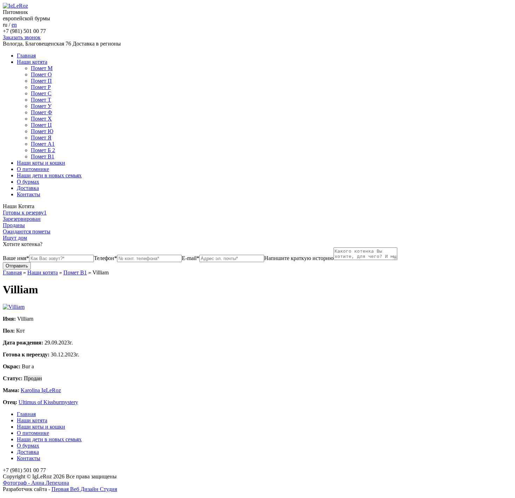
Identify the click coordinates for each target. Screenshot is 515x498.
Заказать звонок (22, 37)
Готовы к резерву (25, 213)
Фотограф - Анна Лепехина (36, 483)
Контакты (28, 194)
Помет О (41, 74)
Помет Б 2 (43, 150)
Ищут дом (15, 238)
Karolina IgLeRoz (41, 390)
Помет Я (41, 138)
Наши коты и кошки (41, 163)
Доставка (28, 188)
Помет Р (41, 87)
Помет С (41, 93)
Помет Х (41, 119)
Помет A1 (43, 144)
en (14, 25)
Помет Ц (41, 125)
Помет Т (41, 100)
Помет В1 (42, 156)
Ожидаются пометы (26, 231)
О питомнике (33, 169)
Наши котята (32, 62)
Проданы (14, 225)
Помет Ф (41, 112)
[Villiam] (14, 307)
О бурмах (28, 182)
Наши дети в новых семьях (49, 175)
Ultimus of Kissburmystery (48, 402)
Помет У (41, 106)
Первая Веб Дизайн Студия (84, 489)
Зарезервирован (22, 219)
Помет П (41, 81)
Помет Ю (42, 131)
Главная (26, 56)
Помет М (42, 68)
